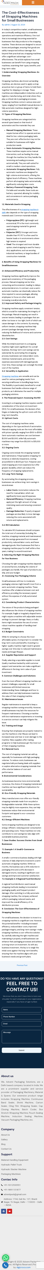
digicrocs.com (23, 1267)
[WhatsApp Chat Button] (5, 1257)
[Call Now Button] (5, 1265)
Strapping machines (10, 376)
